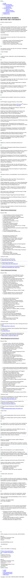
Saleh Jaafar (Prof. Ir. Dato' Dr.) (8, 326)
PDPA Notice (6, 574)
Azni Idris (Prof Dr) (6, 330)
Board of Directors (9, 10)
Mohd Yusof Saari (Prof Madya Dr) (9, 398)
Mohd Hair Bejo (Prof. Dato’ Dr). (9, 260)
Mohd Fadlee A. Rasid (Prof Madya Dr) (10, 335)
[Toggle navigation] (3, 1)
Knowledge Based (9, 5)
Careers (4, 570)
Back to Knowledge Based (7, 551)
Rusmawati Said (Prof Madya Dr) (9, 403)
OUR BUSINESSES (7, 4)
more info (19, 105)
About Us (8, 9)
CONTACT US (6, 13)
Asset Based (8, 6)
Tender (4, 571)
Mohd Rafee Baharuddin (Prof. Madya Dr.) (11, 267)
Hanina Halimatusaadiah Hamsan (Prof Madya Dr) (12, 408)
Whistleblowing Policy (8, 573)
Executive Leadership (10, 11)
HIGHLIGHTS (6, 12)
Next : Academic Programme (7, 552)
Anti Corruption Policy (8, 572)
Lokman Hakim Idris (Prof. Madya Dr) (10, 263)
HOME (4, 3)
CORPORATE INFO (7, 8)
